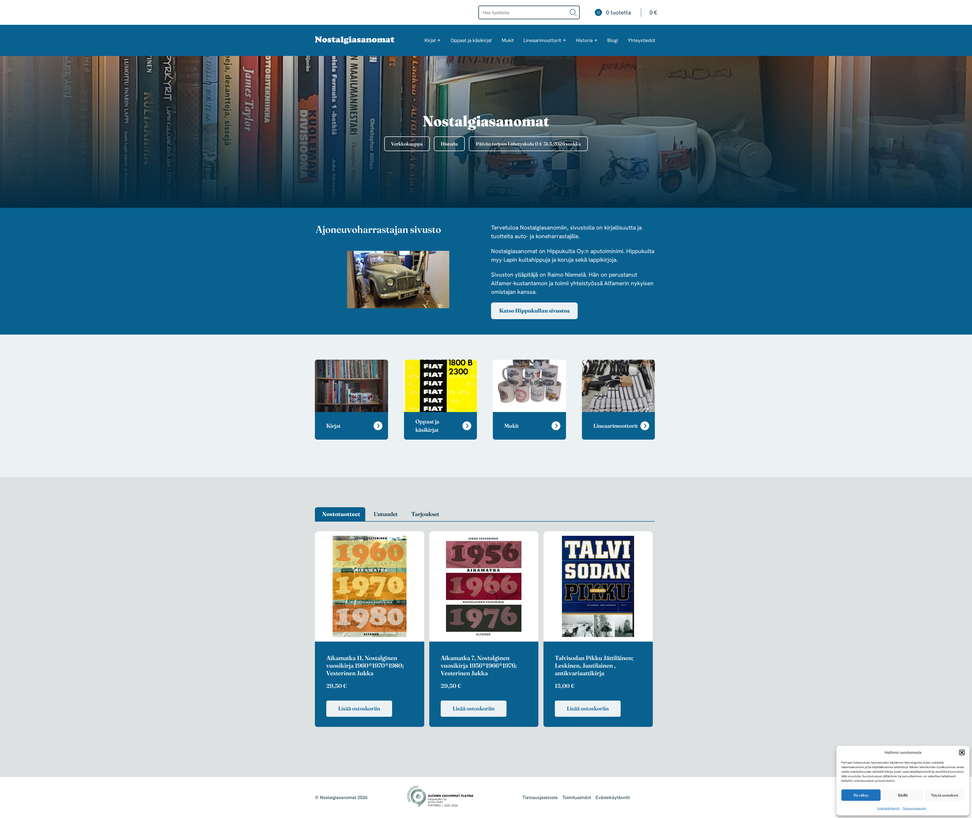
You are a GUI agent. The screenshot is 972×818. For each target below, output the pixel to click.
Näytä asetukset (944, 795)
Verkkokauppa (407, 144)
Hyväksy (861, 795)
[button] (961, 752)
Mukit (508, 40)
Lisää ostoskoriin (359, 708)
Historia (584, 40)
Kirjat (430, 40)
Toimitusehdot (576, 797)
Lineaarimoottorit (542, 40)
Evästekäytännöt (888, 808)
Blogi (612, 40)
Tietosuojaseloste (914, 808)
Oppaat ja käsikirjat (471, 40)
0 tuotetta (631, 12)
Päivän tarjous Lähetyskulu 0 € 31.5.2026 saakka (528, 144)
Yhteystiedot (641, 40)
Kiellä (903, 795)
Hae (573, 12)
